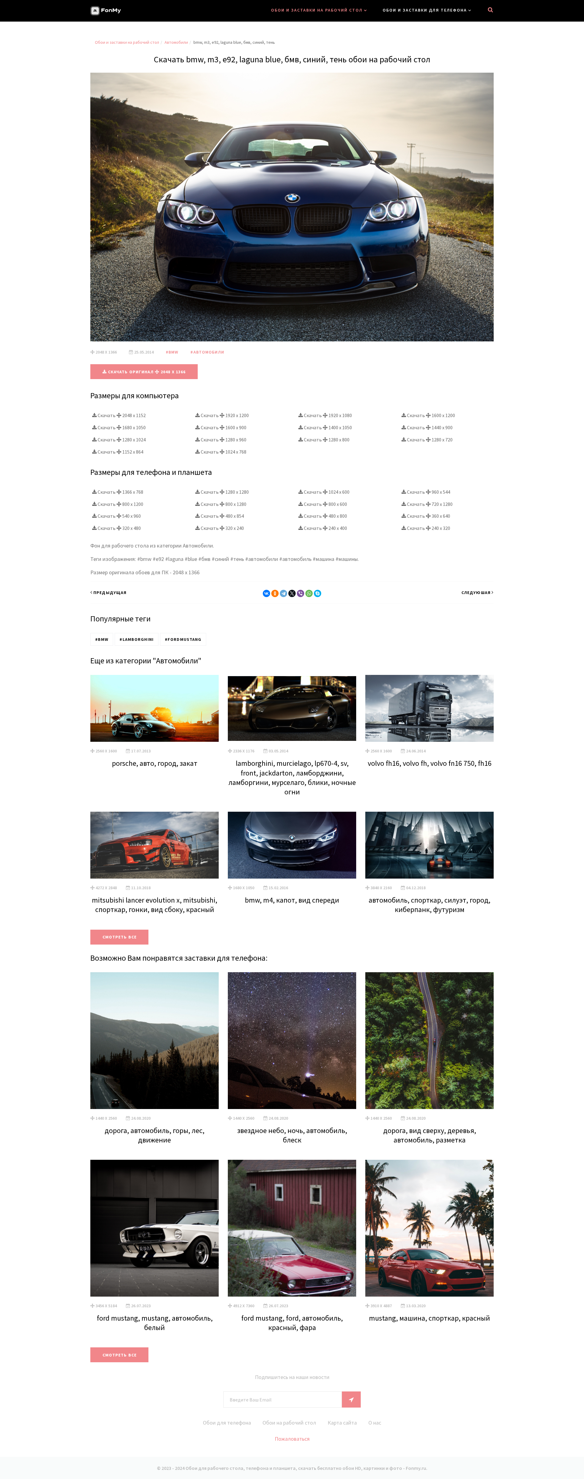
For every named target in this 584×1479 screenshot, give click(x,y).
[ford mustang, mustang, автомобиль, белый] (154, 1228)
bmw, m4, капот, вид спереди (292, 900)
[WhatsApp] (309, 593)
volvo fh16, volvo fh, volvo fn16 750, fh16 (430, 763)
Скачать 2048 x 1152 (121, 415)
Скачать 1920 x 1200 (224, 415)
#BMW (172, 352)
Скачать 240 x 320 (428, 528)
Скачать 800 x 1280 (223, 504)
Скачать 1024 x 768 (223, 452)
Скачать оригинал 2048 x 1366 (146, 372)
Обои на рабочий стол (289, 1422)
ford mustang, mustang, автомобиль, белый (155, 1322)
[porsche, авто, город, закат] (154, 708)
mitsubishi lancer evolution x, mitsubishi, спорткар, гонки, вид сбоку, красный (154, 904)
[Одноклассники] (275, 593)
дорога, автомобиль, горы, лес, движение (154, 1135)
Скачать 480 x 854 (222, 516)
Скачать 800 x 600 (325, 504)
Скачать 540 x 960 (119, 516)
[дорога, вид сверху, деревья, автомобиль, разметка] (429, 1040)
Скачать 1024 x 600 (326, 492)
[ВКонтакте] (266, 593)
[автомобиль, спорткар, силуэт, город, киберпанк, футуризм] (429, 845)
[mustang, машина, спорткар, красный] (429, 1228)
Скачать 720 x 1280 (429, 504)
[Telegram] (283, 593)
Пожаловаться (292, 1438)
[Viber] (300, 593)
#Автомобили (207, 352)
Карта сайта (342, 1422)
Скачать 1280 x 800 (326, 440)
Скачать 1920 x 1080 (327, 415)
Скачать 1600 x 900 (223, 427)
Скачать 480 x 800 (325, 516)
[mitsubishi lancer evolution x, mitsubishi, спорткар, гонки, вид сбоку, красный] (154, 845)
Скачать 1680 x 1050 (121, 427)
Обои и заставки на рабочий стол (317, 10)
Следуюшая (476, 592)
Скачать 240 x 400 (325, 528)
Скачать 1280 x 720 (429, 440)
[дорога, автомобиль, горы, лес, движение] (154, 1040)
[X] (292, 593)
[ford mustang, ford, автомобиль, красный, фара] (292, 1228)
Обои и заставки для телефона (425, 10)
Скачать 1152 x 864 (120, 452)
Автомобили (176, 42)
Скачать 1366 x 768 (120, 492)
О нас (374, 1422)
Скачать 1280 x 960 (223, 440)
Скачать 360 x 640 (428, 516)
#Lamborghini (136, 639)
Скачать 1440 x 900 (429, 427)
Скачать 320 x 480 (119, 528)
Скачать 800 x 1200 (120, 504)
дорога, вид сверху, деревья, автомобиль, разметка (429, 1135)
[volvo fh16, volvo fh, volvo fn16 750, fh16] (429, 708)
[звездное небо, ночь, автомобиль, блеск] (292, 1040)
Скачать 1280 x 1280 (224, 492)
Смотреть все (120, 937)
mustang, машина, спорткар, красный (429, 1318)
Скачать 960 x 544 (428, 492)
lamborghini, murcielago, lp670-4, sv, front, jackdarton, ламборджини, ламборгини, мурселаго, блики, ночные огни (292, 778)
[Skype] (317, 593)
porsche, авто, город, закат (154, 763)
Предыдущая (110, 592)
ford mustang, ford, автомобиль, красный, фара (292, 1322)
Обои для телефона (227, 1422)
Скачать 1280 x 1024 (121, 440)
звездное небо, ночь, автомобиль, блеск (292, 1135)
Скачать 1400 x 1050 (327, 427)
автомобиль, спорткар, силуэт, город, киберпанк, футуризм (429, 904)
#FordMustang (183, 639)
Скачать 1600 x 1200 (430, 415)
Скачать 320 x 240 (222, 528)
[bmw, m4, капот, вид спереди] (292, 845)
